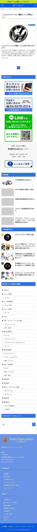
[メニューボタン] (2, 5)
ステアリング (8, 394)
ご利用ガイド (11, 526)
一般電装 (6, 409)
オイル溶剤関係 (8, 301)
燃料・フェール (8, 360)
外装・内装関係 (8, 364)
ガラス (6, 368)
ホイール (6, 346)
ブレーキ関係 (8, 309)
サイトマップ (31, 526)
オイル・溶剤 (8, 305)
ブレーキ (6, 312)
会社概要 (4, 526)
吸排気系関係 (8, 350)
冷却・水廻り (8, 328)
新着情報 (6, 379)
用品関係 (6, 383)
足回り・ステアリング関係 (11, 387)
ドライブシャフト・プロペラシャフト (14, 342)
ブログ (6, 316)
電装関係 (6, 402)
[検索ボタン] (35, 5)
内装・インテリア (9, 371)
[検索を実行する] (34, 424)
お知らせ (6, 290)
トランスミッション (9, 339)
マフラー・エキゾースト (11, 357)
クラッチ (6, 335)
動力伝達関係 (8, 331)
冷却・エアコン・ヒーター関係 (13, 320)
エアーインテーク (9, 353)
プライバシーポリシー (21, 526)
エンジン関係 (8, 294)
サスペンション (8, 390)
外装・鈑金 (7, 375)
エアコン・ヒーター (9, 324)
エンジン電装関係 (9, 405)
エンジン (6, 297)
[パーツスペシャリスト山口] (18, 5)
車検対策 (6, 398)
